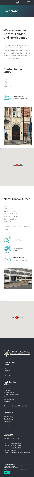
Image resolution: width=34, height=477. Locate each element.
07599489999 (16, 448)
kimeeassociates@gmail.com (20, 452)
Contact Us (7, 421)
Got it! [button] (7, 472)
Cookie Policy (8, 419)
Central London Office (14, 70)
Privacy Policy (8, 417)
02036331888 (16, 443)
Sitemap (6, 426)
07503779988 (16, 445)
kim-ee (13, 450)
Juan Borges (24, 469)
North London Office (17, 199)
